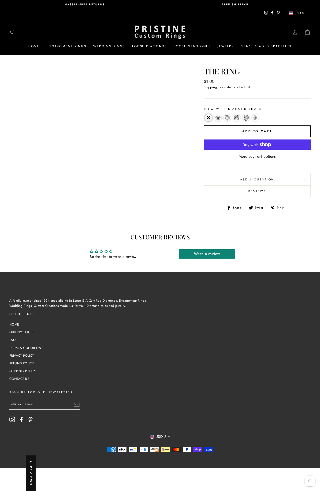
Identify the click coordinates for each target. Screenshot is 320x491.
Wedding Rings (109, 46)
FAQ (12, 339)
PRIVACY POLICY (21, 355)
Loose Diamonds (149, 46)
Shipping (210, 87)
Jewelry (226, 46)
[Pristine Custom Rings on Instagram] (12, 419)
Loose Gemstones (192, 46)
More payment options (257, 156)
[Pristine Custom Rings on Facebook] (21, 419)
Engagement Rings (66, 46)
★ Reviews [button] (31, 473)
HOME (14, 324)
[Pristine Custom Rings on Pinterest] (30, 419)
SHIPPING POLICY (22, 371)
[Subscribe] (77, 404)
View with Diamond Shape (233, 109)
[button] (208, 117)
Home (33, 46)
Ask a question (257, 179)
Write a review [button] (207, 253)
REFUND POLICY (21, 363)
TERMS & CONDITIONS (26, 347)
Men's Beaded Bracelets (266, 46)
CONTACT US (19, 378)
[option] (84, 4)
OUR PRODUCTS (21, 332)
